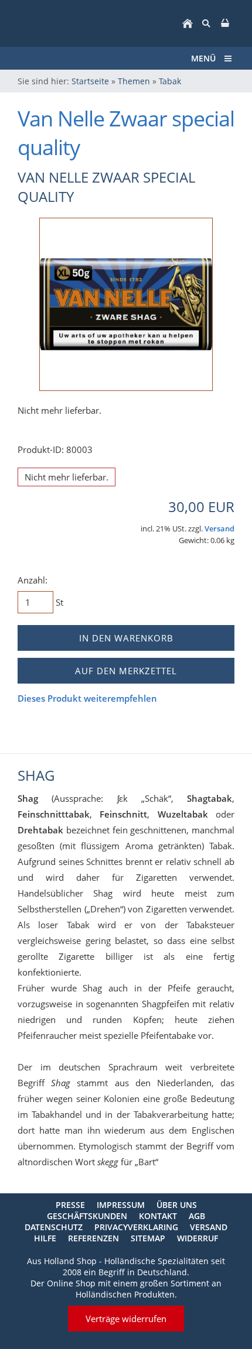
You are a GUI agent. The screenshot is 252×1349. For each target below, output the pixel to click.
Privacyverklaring (136, 1227)
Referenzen (93, 1238)
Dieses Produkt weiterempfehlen (87, 698)
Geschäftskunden (87, 1215)
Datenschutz (54, 1227)
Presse (70, 1204)
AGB (197, 1215)
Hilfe (45, 1238)
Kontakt (158, 1215)
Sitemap (148, 1238)
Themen (134, 81)
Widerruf (197, 1238)
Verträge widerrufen (126, 1318)
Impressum (121, 1204)
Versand (219, 529)
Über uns (176, 1204)
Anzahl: (32, 580)
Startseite (90, 81)
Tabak (170, 81)
